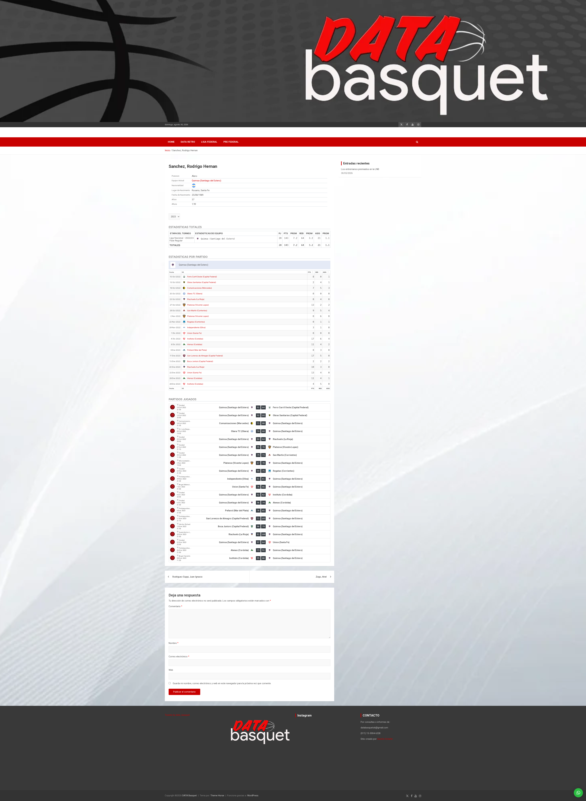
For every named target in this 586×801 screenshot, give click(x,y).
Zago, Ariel (321, 576)
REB (316, 272)
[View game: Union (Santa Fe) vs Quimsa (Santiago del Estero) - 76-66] (249, 487)
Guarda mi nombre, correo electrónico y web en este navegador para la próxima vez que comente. (222, 683)
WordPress (252, 795)
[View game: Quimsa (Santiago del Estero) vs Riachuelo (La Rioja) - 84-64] (249, 439)
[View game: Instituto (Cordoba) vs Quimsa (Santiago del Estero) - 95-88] (249, 558)
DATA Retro (188, 141)
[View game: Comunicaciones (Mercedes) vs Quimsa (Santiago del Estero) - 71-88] (249, 423)
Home (171, 141)
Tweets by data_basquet (177, 715)
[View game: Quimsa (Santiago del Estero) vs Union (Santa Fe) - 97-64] (249, 542)
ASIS (324, 272)
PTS (309, 272)
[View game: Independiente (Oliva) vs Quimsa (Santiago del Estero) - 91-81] (249, 479)
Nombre (173, 643)
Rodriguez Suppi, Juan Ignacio (187, 576)
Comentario (175, 606)
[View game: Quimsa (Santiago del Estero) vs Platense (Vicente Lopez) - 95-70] (249, 447)
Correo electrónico (179, 656)
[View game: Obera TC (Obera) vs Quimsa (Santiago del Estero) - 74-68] (249, 431)
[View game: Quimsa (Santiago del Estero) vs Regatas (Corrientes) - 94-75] (249, 471)
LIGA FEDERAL (209, 141)
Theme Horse (217, 795)
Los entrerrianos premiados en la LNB (360, 169)
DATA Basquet (189, 795)
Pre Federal (231, 141)
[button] (578, 792)
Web (171, 670)
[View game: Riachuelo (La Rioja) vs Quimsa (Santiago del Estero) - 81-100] (249, 534)
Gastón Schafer (385, 739)
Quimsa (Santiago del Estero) (206, 180)
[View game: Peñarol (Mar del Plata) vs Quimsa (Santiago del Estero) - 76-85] (249, 511)
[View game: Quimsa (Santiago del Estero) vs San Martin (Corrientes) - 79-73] (249, 455)
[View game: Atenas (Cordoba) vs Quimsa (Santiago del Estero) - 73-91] (249, 550)
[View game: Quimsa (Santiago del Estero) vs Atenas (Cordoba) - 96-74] (249, 503)
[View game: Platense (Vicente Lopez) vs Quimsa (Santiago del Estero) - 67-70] (249, 463)
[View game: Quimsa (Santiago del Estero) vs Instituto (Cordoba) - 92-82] (249, 495)
